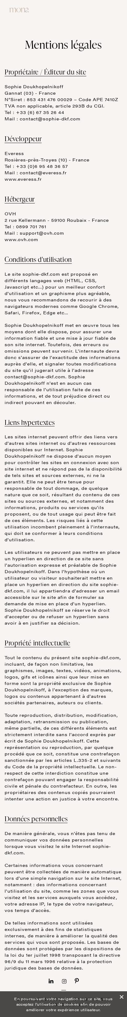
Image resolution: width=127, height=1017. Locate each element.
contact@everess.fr (43, 172)
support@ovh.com (42, 233)
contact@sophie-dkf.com (50, 118)
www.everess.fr (23, 179)
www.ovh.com (21, 239)
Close (121, 996)
